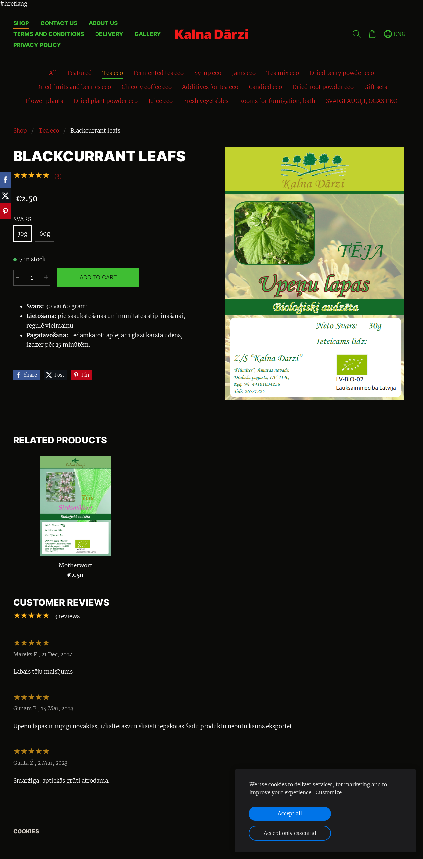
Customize (329, 793)
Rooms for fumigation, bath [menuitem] (277, 101)
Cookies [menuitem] (26, 831)
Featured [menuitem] (79, 73)
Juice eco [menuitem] (160, 101)
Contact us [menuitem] (58, 23)
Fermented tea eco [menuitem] (159, 73)
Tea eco (49, 130)
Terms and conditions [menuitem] (48, 34)
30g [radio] (22, 233)
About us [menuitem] (103, 23)
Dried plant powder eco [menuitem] (106, 101)
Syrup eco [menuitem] (207, 73)
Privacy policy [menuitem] (37, 45)
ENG (399, 34)
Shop (20, 130)
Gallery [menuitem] (148, 34)
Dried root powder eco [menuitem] (323, 87)
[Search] (357, 34)
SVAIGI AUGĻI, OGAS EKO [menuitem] (361, 101)
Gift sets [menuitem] (375, 87)
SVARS (22, 219)
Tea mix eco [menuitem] (282, 73)
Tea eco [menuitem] (112, 73)
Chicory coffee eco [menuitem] (147, 87)
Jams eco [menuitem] (244, 73)
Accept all (290, 813)
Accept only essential (290, 833)
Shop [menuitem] (21, 23)
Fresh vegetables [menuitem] (205, 101)
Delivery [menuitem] (109, 34)
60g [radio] (44, 233)
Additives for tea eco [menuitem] (210, 87)
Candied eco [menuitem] (265, 87)
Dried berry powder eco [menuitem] (342, 73)
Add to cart (98, 277)
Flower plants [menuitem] (44, 101)
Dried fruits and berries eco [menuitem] (73, 87)
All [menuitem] (53, 73)
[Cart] (372, 34)
